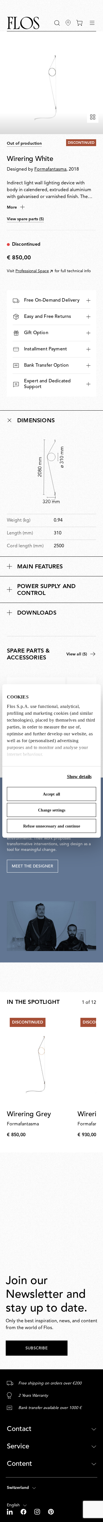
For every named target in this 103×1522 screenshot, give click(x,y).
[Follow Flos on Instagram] (37, 1511)
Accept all (51, 794)
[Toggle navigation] (92, 23)
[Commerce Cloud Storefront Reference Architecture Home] (23, 23)
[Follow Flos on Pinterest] (51, 1511)
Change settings (51, 810)
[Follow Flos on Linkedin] (10, 1511)
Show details (79, 776)
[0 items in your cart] (79, 23)
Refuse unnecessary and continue (51, 826)
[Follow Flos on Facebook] (24, 1511)
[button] (57, 23)
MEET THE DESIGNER (32, 866)
